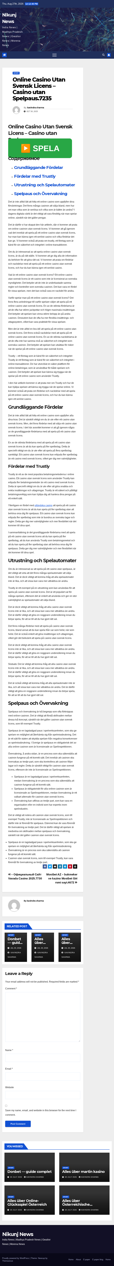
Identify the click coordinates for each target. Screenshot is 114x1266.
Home (70, 1259)
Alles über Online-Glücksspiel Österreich (27, 1203)
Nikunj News (17, 1234)
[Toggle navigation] (54, 54)
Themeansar (7, 1261)
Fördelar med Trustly (35, 176)
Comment (11, 988)
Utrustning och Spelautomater (44, 184)
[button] (103, 55)
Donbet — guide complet (15, 942)
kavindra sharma (35, 107)
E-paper (86, 1259)
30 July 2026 (16, 1177)
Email (9, 1069)
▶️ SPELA (40, 148)
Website (9, 1087)
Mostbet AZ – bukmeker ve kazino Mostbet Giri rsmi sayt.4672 (61, 878)
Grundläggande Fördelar (38, 167)
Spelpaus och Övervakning (40, 193)
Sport (16, 73)
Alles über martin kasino (83, 1171)
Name (9, 1050)
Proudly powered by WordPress (16, 1258)
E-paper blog (97, 1259)
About (78, 1259)
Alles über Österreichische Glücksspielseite (76, 1204)
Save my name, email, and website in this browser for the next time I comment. (40, 1112)
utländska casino (43, 505)
